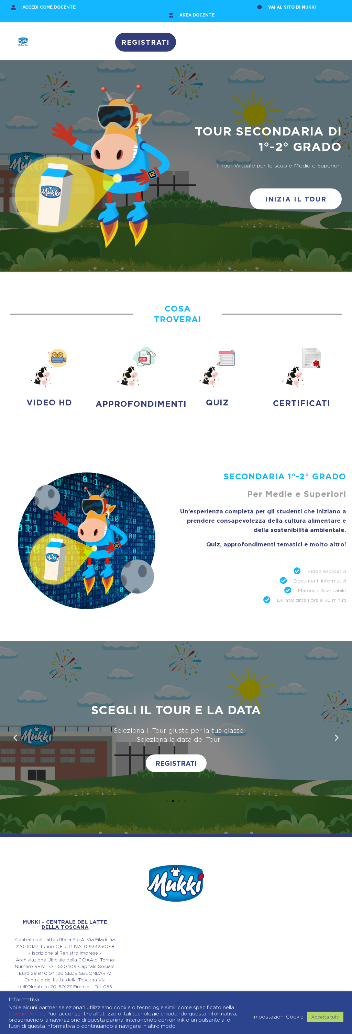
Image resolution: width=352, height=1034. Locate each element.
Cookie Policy (26, 1013)
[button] (15, 737)
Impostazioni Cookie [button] (278, 1016)
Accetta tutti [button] (325, 1016)
